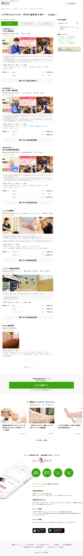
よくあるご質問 (29, 544)
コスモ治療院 (8, 211)
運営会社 (61, 547)
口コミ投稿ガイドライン (44, 544)
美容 (61, 40)
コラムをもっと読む (41, 440)
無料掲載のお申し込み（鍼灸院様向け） (34, 547)
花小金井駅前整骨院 (10, 150)
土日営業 (62, 37)
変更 (77, 23)
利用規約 (56, 544)
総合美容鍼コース (16, 251)
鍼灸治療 (14, 75)
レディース (62, 42)
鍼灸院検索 (72, 3)
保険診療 (14, 72)
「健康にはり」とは (16, 544)
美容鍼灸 (14, 197)
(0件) (13, 35)
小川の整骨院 (8, 31)
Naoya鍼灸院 (8, 325)
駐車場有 (71, 42)
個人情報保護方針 (67, 544)
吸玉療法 (14, 308)
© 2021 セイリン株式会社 (41, 552)
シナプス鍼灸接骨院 (11, 268)
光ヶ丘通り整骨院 (10, 90)
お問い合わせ (51, 547)
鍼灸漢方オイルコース (17, 254)
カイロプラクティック (17, 312)
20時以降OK (71, 37)
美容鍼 (13, 134)
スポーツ (68, 40)
